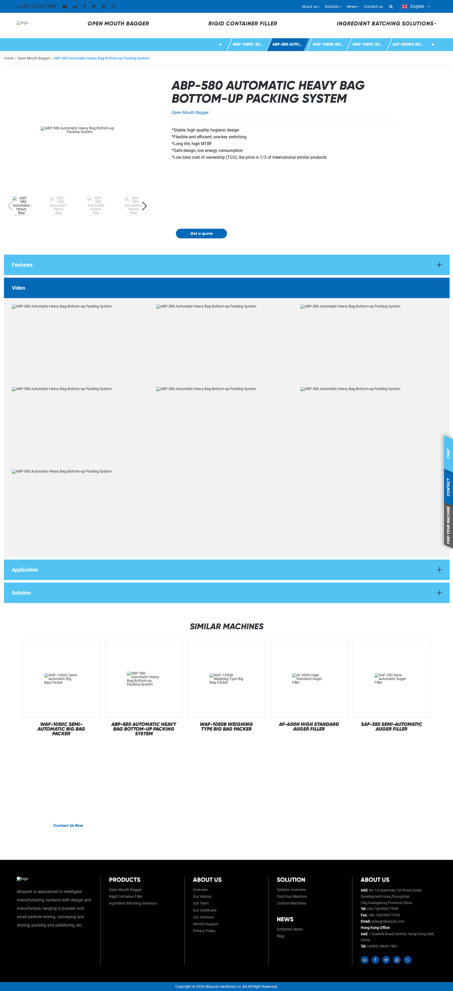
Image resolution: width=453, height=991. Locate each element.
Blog (280, 936)
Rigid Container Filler (242, 23)
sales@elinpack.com (388, 921)
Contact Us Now (68, 825)
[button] (220, 44)
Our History (202, 896)
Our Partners (203, 917)
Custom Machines (291, 903)
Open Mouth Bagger (118, 23)
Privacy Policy (204, 931)
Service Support (205, 924)
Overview (200, 890)
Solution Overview (291, 890)
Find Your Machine (292, 896)
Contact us (373, 6)
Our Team (201, 903)
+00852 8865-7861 (382, 946)
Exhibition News (290, 929)
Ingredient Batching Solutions (133, 903)
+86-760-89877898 (38, 6)
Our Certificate (205, 910)
